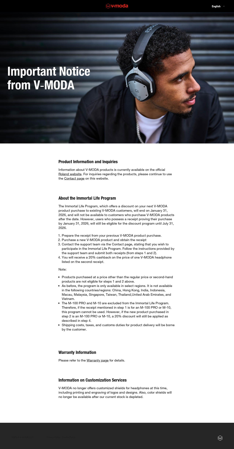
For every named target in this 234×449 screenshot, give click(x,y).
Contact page (74, 178)
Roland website (70, 174)
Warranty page (98, 360)
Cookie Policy (69, 437)
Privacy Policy (54, 437)
